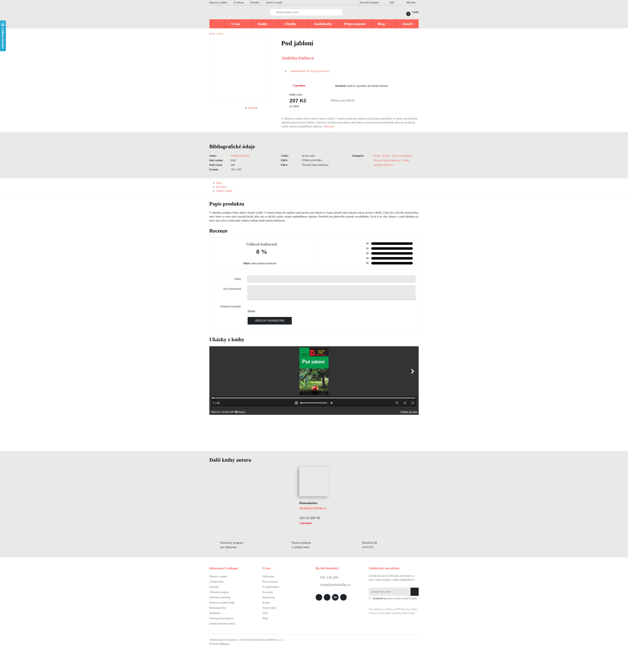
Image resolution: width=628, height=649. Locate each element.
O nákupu (239, 2)
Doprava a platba (218, 2)
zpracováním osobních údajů (401, 598)
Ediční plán (268, 576)
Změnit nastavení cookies (222, 623)
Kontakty (254, 2)
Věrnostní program (219, 592)
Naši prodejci (269, 607)
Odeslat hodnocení (269, 320)
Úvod (212, 34)
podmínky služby (400, 613)
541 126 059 (328, 577)
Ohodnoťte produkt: (230, 306)
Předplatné (214, 613)
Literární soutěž (274, 2)
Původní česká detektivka (387, 160)
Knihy (221, 34)
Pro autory (267, 592)
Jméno (237, 279)
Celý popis (329, 126)
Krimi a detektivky (401, 155)
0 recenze (251, 107)
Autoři (405, 160)
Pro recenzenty (270, 581)
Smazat (250, 310)
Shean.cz (224, 643)
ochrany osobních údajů (379, 613)
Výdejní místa (216, 581)
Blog (265, 618)
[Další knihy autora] (254, 460)
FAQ (265, 613)
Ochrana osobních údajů (222, 602)
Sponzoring (268, 597)
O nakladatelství (270, 587)
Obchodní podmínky (220, 597)
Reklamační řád (217, 607)
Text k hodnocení (232, 288)
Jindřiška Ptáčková (297, 58)
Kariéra (266, 602)
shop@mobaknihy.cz (335, 585)
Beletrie (386, 155)
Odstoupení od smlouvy (221, 618)
